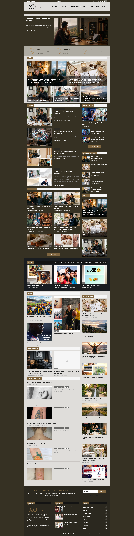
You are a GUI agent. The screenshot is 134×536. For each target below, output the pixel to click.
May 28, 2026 (90, 481)
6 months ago (69, 508)
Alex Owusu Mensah (32, 210)
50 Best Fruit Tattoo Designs (36, 443)
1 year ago (68, 518)
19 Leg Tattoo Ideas (33, 403)
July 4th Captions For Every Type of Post (93, 479)
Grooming (95, 522)
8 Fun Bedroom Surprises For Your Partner (66, 248)
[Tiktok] (102, 1)
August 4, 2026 (91, 381)
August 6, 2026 (36, 384)
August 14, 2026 (67, 120)
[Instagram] (98, 1)
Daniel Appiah (31, 320)
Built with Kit (95, 495)
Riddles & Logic (102, 262)
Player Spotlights (32, 340)
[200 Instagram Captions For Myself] (94, 390)
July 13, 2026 (36, 405)
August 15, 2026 (95, 168)
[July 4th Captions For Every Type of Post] (94, 471)
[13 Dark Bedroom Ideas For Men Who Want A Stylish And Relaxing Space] (39, 360)
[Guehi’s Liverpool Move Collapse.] (39, 332)
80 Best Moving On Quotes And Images (93, 418)
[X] (100, 1)
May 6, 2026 (63, 185)
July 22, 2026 (63, 140)
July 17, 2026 (94, 441)
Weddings (76, 189)
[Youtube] (96, 1)
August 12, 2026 (95, 191)
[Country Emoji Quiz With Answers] (94, 274)
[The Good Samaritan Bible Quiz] (39, 274)
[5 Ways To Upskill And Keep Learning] (40, 94)
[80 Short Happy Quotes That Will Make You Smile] (94, 369)
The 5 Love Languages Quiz (70, 522)
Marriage (71, 189)
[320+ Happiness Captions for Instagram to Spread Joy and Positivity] (94, 348)
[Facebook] (92, 1)
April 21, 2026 (63, 337)
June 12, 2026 (36, 445)
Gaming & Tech (86, 120)
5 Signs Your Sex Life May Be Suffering (38, 248)
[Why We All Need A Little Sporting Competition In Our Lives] (67, 314)
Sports (29, 313)
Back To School (58, 262)
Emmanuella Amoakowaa (61, 287)
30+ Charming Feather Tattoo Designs (39, 382)
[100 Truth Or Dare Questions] (67, 274)
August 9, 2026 (86, 126)
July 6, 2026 (35, 287)
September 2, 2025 (36, 345)
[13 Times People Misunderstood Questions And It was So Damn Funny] (67, 94)
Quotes (84, 332)
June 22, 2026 (44, 425)
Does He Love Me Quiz (69, 507)
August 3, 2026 (64, 231)
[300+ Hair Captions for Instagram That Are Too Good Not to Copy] (87, 73)
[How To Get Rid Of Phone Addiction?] (39, 137)
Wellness (65, 105)
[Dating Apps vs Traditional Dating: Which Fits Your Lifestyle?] (39, 219)
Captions (86, 219)
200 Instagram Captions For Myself (92, 398)
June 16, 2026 (91, 462)
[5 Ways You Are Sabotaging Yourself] (39, 177)
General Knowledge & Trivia (75, 262)
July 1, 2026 (63, 158)
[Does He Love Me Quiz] (59, 509)
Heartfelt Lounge (86, 455)
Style (69, 105)
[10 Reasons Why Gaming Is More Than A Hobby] (94, 114)
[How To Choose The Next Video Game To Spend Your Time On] (86, 140)
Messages (84, 434)
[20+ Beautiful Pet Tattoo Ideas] (39, 474)
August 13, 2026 (95, 183)
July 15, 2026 (34, 250)
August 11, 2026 (67, 210)
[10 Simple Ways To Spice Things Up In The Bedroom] (67, 198)
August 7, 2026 (95, 133)
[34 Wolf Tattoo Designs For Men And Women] (39, 433)
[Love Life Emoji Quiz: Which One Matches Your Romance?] (59, 517)
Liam (29, 250)
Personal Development (60, 109)
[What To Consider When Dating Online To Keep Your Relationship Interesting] (67, 219)
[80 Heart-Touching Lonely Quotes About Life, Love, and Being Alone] (94, 94)
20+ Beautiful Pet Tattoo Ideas (37, 464)
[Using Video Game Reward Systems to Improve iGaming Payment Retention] (86, 132)
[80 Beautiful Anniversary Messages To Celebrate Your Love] (94, 429)
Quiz (28, 283)
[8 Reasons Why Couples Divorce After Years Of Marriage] (47, 73)
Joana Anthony (86, 441)
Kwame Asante (58, 120)
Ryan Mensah (86, 317)
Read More (31, 520)
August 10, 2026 (39, 231)
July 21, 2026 (95, 141)
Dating (66, 189)
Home (29, 368)
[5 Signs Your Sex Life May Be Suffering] (39, 240)
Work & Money (75, 105)
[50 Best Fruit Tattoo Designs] (39, 454)
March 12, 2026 (91, 287)
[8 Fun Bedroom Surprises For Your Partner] (67, 240)
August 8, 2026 (39, 320)
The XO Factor (33, 534)
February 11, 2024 (63, 375)
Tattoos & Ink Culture (59, 387)
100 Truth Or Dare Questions (62, 285)
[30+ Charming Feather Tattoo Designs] (39, 392)
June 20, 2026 (63, 250)
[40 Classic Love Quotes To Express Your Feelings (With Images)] (94, 450)
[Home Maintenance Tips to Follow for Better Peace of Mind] (67, 360)
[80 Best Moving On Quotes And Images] (94, 409)
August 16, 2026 (42, 210)
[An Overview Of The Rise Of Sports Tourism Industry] (39, 305)
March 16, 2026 (72, 287)
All (61, 105)
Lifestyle (57, 129)
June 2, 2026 (35, 466)
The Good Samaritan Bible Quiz (35, 285)
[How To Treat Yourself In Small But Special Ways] (39, 157)
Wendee (57, 140)
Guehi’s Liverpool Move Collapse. (36, 343)
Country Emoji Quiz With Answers (91, 285)
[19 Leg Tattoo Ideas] (39, 413)
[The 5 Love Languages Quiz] (59, 525)
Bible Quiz (65, 262)
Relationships (31, 203)
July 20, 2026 (99, 420)
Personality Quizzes (87, 262)
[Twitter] (94, 1)
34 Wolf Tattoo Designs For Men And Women (41, 423)
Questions (95, 262)
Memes (95, 528)
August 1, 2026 (94, 400)
